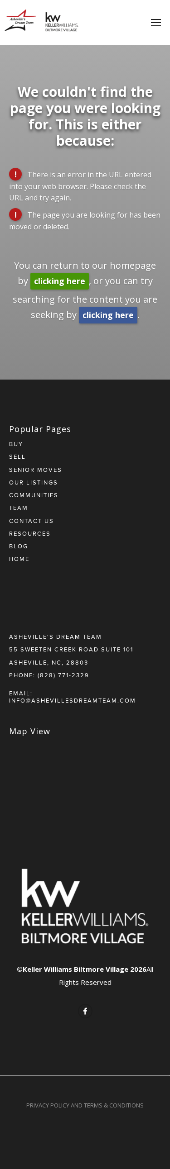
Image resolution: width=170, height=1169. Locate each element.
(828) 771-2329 (63, 675)
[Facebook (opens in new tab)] (85, 1011)
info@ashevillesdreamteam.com (72, 700)
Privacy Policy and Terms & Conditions (85, 1105)
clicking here (59, 281)
